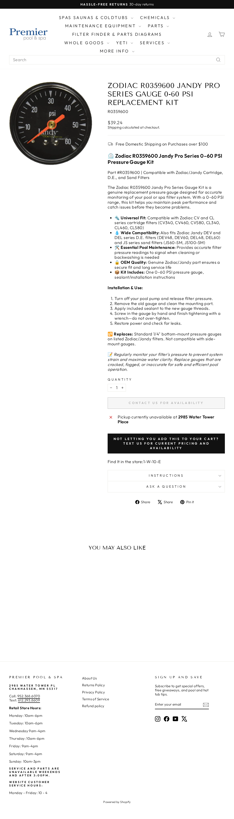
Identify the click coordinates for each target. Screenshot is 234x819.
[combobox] (117, 59)
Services (153, 42)
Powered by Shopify (116, 802)
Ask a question (166, 486)
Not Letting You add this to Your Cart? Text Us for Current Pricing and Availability (166, 443)
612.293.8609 (29, 700)
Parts (157, 25)
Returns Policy (93, 685)
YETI (123, 42)
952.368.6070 (28, 696)
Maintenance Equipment (101, 25)
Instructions (166, 475)
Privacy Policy (93, 692)
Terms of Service (95, 699)
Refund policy (93, 706)
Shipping (115, 127)
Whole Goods (85, 42)
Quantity (120, 380)
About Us (89, 678)
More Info (115, 51)
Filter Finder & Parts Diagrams (117, 34)
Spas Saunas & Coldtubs (94, 17)
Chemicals (156, 17)
